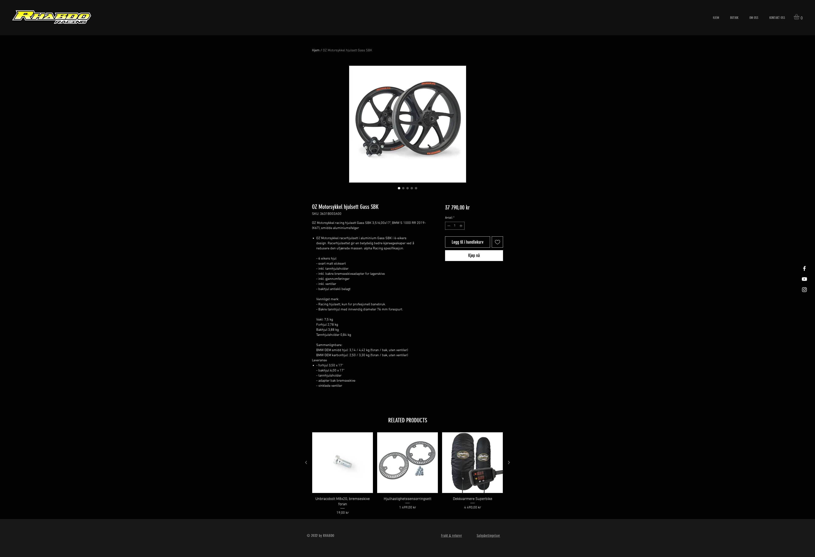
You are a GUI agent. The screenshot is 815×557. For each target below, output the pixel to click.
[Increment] (461, 225)
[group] (407, 474)
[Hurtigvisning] (342, 462)
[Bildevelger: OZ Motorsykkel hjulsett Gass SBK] (399, 188)
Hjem (316, 50)
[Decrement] (448, 225)
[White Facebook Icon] (804, 268)
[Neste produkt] (508, 462)
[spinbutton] (455, 225)
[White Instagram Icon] (804, 289)
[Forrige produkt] (306, 462)
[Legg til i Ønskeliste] (497, 242)
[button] (800, 17)
